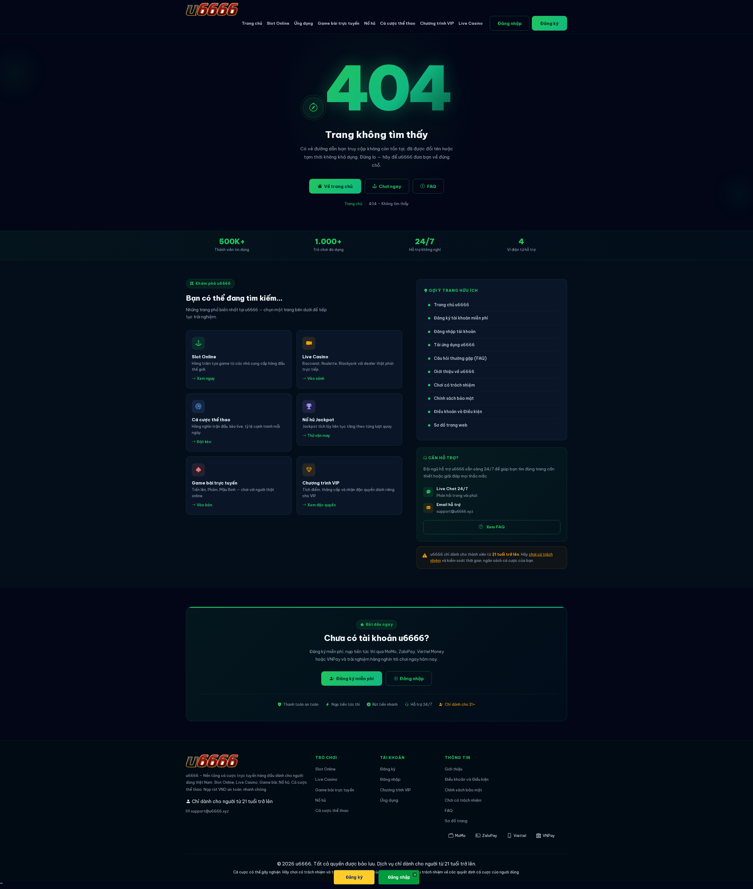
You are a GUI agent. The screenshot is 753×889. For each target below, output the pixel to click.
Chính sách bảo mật (454, 398)
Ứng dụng (303, 23)
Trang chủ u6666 (451, 304)
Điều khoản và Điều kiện (458, 411)
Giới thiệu (453, 769)
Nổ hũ (369, 23)
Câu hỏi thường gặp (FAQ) (460, 358)
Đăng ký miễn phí (355, 678)
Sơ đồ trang (456, 820)
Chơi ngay (390, 186)
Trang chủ (252, 23)
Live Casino (471, 23)
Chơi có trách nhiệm (454, 385)
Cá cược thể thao (397, 23)
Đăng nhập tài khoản (455, 331)
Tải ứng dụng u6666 (454, 344)
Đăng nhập (510, 23)
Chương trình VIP (437, 23)
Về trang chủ (338, 186)
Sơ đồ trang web (450, 425)
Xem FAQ (495, 527)
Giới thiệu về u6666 (454, 371)
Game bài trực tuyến (338, 23)
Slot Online (278, 23)
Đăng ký (549, 23)
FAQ (431, 186)
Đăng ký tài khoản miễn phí (461, 318)
